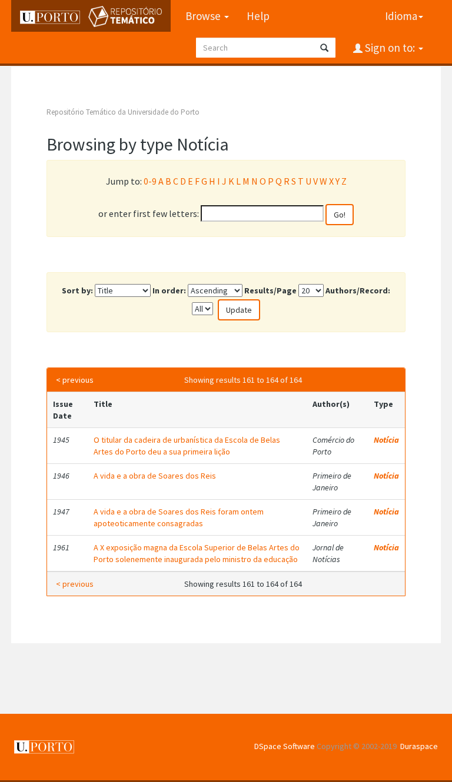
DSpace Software (284, 746)
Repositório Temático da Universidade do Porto (123, 112)
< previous (75, 380)
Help (258, 16)
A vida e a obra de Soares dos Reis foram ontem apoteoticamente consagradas (179, 517)
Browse (204, 16)
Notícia (386, 440)
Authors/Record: (357, 290)
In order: (169, 290)
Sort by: (77, 290)
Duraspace (419, 746)
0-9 (150, 181)
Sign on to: (390, 48)
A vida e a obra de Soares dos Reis (155, 475)
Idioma (401, 16)
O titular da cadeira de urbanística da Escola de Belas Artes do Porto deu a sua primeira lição (187, 446)
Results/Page (270, 290)
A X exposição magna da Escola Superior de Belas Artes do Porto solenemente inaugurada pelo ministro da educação (197, 553)
